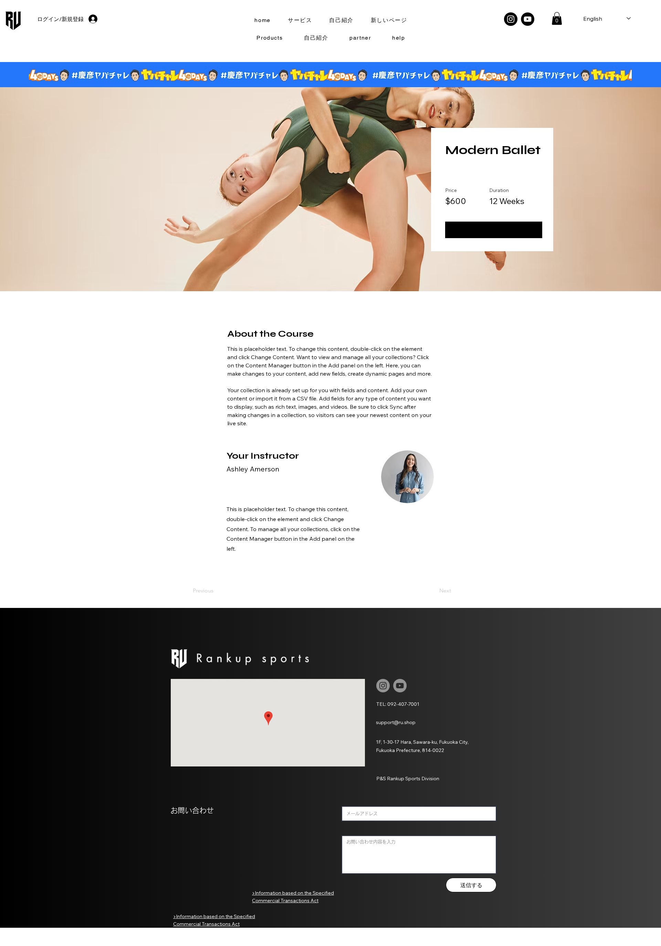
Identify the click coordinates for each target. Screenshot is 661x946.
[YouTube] (527, 19)
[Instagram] (510, 19)
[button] (557, 18)
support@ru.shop (396, 722)
